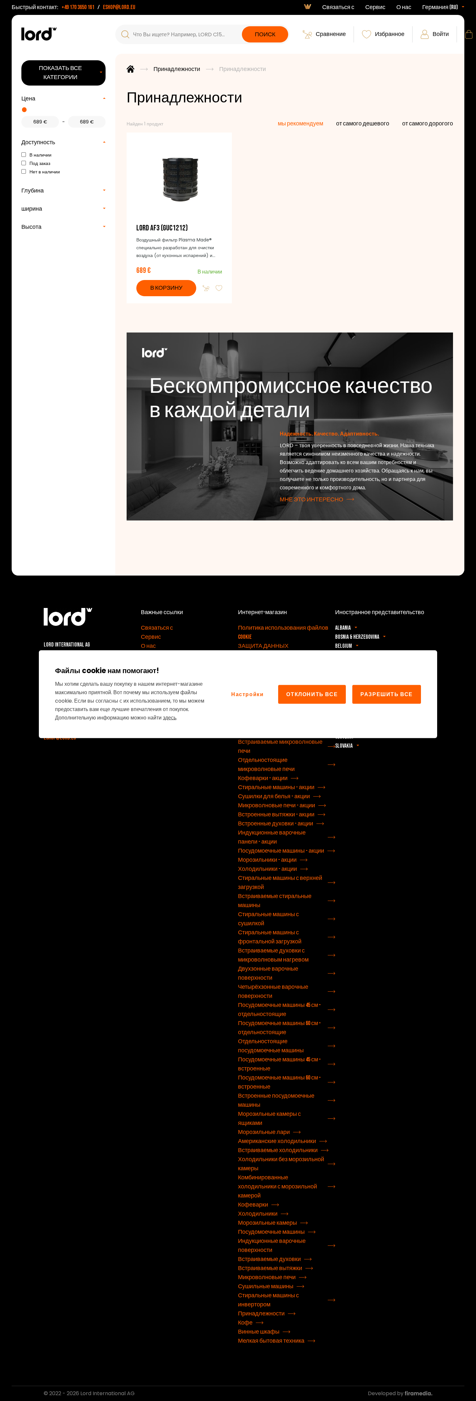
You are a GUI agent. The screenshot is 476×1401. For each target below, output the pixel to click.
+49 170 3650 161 (78, 7)
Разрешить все (386, 694)
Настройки (247, 694)
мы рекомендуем (300, 123)
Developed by (386, 1393)
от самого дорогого (427, 123)
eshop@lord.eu (119, 7)
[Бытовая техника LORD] (39, 34)
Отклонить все (312, 694)
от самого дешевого (362, 123)
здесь (169, 717)
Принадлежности (176, 69)
